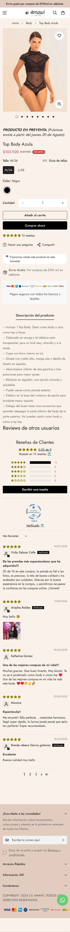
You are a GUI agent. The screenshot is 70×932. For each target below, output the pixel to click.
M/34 (8, 170)
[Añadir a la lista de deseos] (59, 36)
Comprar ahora (35, 225)
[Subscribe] (63, 840)
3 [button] (36, 774)
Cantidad (8, 203)
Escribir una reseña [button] (35, 489)
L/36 (21, 170)
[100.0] (33, 511)
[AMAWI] (35, 13)
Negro (7, 190)
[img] (12, 547)
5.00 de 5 (44, 450)
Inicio (15, 23)
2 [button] (30, 774)
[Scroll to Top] (63, 912)
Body (29, 23)
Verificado (32, 526)
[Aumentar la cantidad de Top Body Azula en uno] (62, 203)
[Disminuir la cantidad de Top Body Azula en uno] (22, 203)
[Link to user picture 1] (12, 631)
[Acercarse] (59, 104)
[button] (63, 12)
